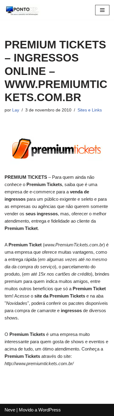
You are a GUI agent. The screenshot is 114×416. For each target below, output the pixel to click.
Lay (15, 110)
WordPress (49, 409)
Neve (10, 409)
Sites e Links (90, 110)
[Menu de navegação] (102, 10)
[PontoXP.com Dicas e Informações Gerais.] (23, 10)
